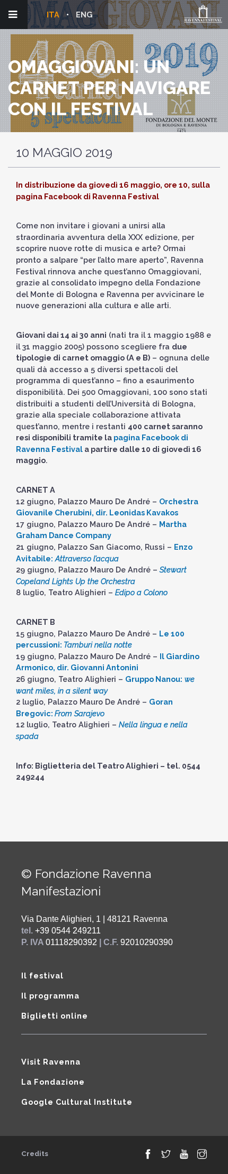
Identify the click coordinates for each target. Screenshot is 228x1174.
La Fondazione (53, 1081)
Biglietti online (54, 1015)
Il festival (42, 975)
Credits (34, 1154)
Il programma (50, 995)
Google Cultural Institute (77, 1101)
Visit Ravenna (51, 1061)
